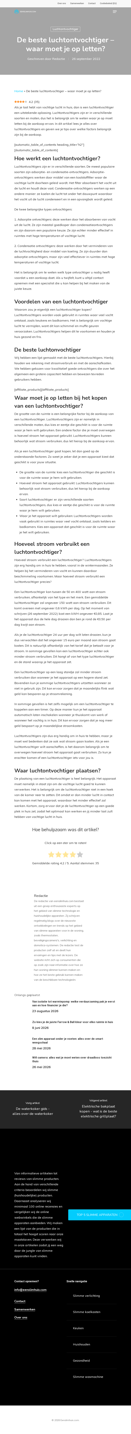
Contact (19, 1301)
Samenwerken (24, 1309)
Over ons (20, 1317)
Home (18, 91)
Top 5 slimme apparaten (97, 1215)
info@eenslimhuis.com (30, 1290)
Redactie (58, 59)
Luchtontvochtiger (65, 29)
